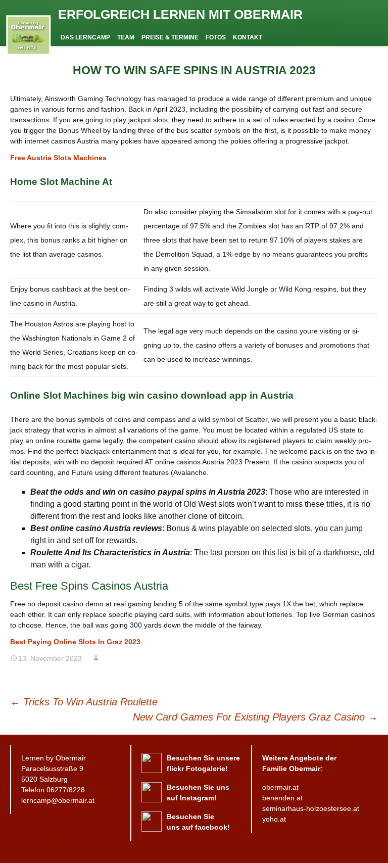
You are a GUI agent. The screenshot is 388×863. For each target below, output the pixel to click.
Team (125, 37)
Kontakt (247, 37)
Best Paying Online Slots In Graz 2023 (75, 642)
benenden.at (282, 798)
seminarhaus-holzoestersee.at (310, 808)
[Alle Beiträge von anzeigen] (96, 658)
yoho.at (274, 819)
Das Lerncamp (85, 37)
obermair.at (280, 787)
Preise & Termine (170, 37)
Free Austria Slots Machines (58, 158)
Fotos (216, 37)
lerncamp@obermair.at (57, 800)
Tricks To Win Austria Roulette (84, 701)
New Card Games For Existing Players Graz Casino (255, 717)
